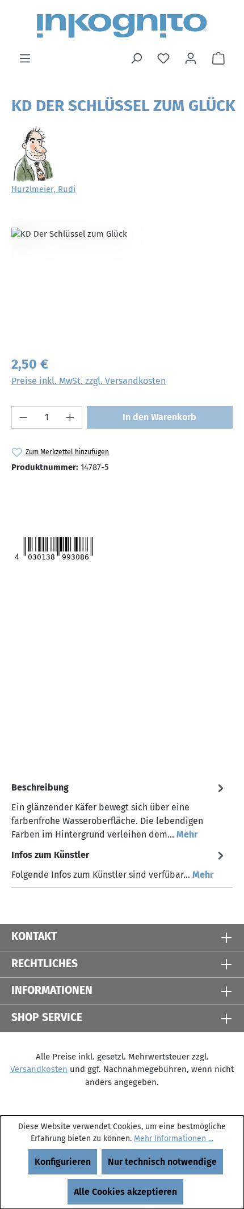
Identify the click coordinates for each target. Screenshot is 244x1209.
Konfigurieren (63, 1161)
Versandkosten (39, 1069)
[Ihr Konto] (190, 58)
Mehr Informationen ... (173, 1138)
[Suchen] (136, 58)
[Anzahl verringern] (23, 417)
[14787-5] (122, 282)
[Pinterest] (91, 496)
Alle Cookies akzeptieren (125, 1191)
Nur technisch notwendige (162, 1161)
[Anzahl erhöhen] (70, 417)
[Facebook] (67, 496)
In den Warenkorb (159, 417)
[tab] (119, 810)
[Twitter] (32, 496)
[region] (122, 281)
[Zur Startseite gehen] (122, 26)
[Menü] (25, 58)
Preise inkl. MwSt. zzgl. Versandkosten (88, 380)
